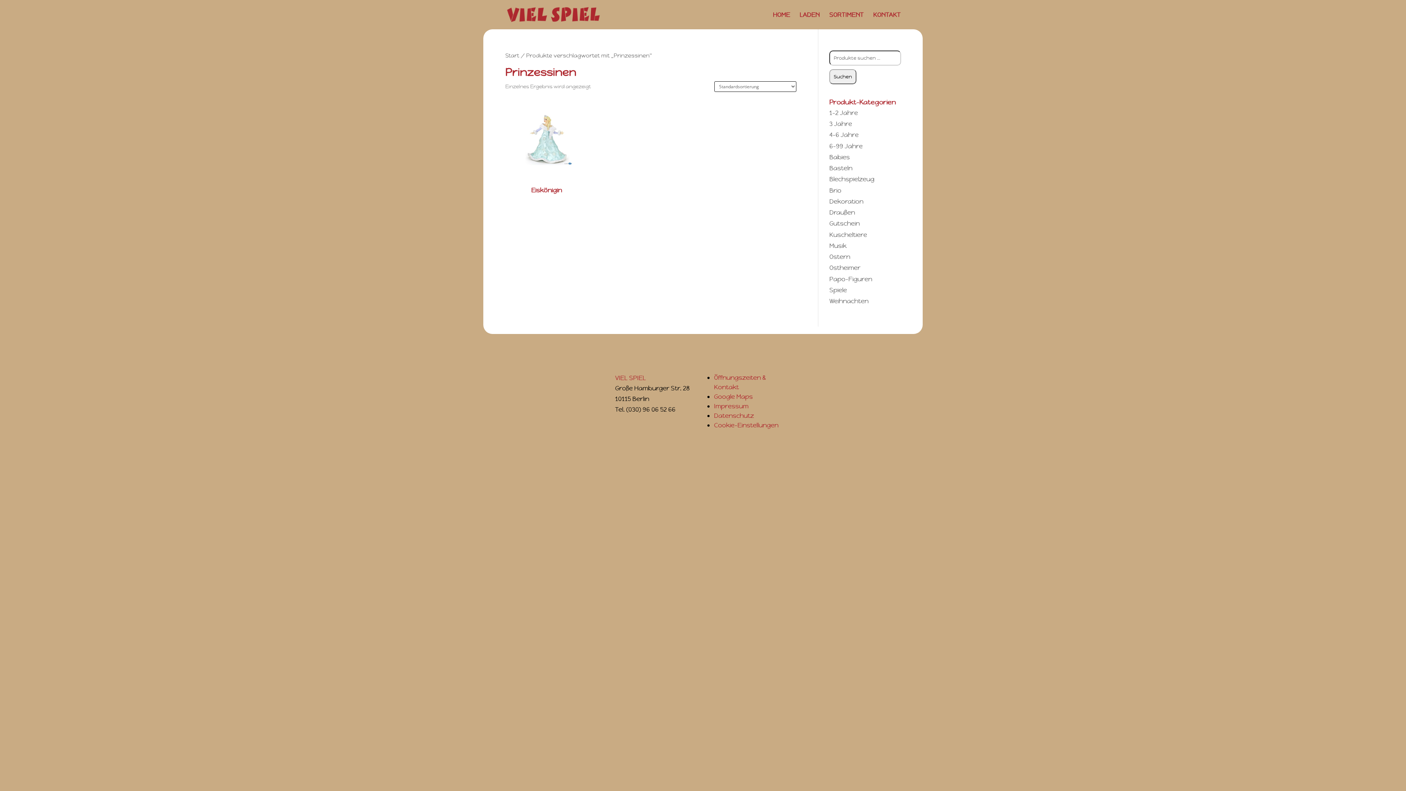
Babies (839, 157)
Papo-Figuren (850, 279)
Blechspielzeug (851, 179)
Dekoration (846, 201)
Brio (835, 190)
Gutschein (844, 223)
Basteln (840, 168)
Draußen (842, 212)
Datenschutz (734, 416)
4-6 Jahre (844, 135)
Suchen (843, 77)
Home (781, 15)
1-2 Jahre (843, 113)
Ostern (839, 257)
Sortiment (846, 15)
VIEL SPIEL (630, 378)
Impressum (731, 406)
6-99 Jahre (846, 146)
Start (512, 55)
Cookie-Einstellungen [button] (746, 425)
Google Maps (733, 397)
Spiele (838, 290)
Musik (838, 246)
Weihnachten (848, 301)
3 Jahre (840, 124)
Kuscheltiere (848, 235)
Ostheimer (844, 268)
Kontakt (887, 15)
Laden (810, 15)
